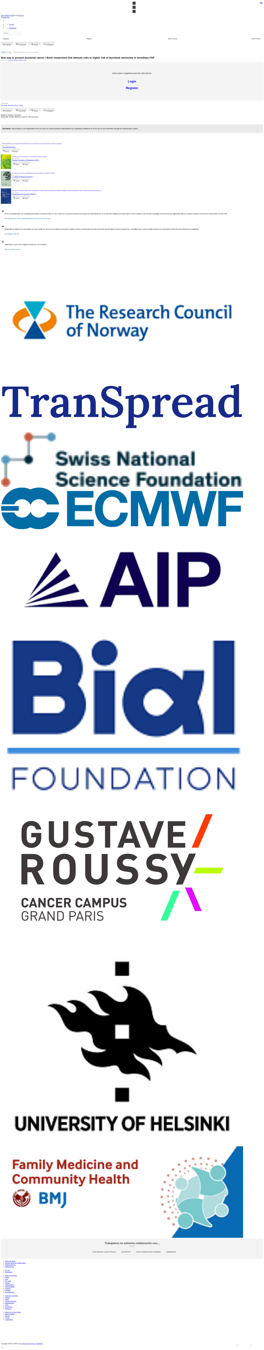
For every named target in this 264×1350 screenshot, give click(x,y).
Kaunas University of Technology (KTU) (25, 160)
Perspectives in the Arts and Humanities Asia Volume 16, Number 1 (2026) (33, 173)
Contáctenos (9, 1319)
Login (132, 81)
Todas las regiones (11, 1275)
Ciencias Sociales (10, 1301)
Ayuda (7, 1318)
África (7, 1277)
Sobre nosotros (10, 1314)
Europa (7, 1283)
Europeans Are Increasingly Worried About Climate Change (29, 156)
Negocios (8, 1309)
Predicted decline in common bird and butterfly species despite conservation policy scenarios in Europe (32, 143)
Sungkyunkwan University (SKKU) (24, 194)
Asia (6, 1279)
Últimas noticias (10, 1265)
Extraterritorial (9, 1292)
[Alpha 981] (5, 17)
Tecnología (8, 1307)
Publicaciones (9, 1267)
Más (261, 3)
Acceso (11, 24)
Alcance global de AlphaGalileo (15, 1263)
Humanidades (9, 1303)
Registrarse (12, 28)
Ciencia (7, 1297)
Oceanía (7, 1290)
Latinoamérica (9, 1285)
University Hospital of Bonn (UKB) (17, 60)
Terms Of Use (26, 1344)
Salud (7, 1299)
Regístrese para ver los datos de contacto (25, 52)
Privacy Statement (37, 1344)
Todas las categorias (11, 1296)
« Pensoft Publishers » (9, 147)
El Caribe (8, 1281)
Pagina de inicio (10, 1261)
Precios (7, 1316)
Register (132, 88)
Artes (6, 1305)
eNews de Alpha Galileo (13, 1312)
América (8, 1288)
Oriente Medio (9, 1287)
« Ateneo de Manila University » (22, 177)
